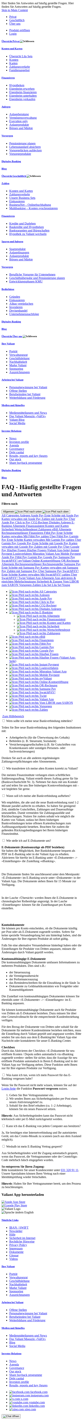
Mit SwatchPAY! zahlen (55, 574)
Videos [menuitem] (13, 1259)
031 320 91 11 (69, 1170)
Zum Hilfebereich (13, 716)
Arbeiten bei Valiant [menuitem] (12, 379)
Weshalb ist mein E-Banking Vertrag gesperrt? (34, 1146)
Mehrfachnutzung (25, 581)
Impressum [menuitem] (16, 1248)
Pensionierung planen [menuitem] (22, 143)
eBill (55, 529)
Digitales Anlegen (60, 522)
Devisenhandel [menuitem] (18, 310)
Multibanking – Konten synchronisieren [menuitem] (33, 208)
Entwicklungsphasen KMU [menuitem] (26, 281)
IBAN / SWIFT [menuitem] (19, 1227)
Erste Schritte (65, 532)
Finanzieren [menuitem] (8, 77)
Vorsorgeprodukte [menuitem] (20, 153)
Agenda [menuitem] (14, 445)
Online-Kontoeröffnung (46, 560)
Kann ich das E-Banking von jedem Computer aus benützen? (43, 1126)
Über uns (14, 23)
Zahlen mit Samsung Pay (22, 571)
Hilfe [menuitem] (12, 1234)
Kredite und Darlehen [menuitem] (22, 223)
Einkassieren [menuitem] (17, 201)
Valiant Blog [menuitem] (17, 419)
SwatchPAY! (10, 560)
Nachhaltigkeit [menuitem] (18, 361)
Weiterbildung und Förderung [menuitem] (27, 397)
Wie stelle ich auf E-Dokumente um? (28, 840)
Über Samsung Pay (50, 571)
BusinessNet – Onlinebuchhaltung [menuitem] (30, 204)
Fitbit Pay (50, 532)
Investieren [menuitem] (16, 307)
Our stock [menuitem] (15, 459)
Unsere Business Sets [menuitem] (22, 197)
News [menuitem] (12, 438)
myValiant (24, 560)
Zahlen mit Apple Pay (55, 519)
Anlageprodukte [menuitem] (19, 124)
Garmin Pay (35, 557)
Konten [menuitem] (13, 59)
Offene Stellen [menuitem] (18, 390)
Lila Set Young (61, 585)
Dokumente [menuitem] (16, 1252)
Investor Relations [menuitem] (11, 430)
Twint (22, 578)
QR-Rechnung (70, 560)
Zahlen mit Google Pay (48, 546)
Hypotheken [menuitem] (16, 85)
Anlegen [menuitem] (6, 106)
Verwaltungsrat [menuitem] (18, 354)
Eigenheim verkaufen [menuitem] (22, 99)
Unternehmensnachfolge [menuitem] (24, 314)
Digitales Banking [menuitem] (11, 161)
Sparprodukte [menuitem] (17, 249)
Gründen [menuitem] (14, 296)
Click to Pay (23, 522)
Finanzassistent (35, 526)
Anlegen (25, 515)
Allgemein (9, 511)
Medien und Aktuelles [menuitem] (13, 405)
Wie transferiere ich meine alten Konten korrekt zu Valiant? (42, 768)
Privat (12, 16)
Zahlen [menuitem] (5, 183)
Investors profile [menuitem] (19, 442)
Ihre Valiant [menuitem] (8, 343)
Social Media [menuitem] (17, 423)
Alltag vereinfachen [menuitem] (21, 303)
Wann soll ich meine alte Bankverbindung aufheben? (38, 795)
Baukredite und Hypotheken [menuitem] (26, 227)
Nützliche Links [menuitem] (10, 1220)
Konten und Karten (57, 526)
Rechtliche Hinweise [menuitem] (22, 1241)
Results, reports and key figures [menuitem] (28, 455)
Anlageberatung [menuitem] (19, 114)
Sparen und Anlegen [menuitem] (12, 241)
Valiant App (33, 578)
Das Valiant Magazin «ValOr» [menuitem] (27, 416)
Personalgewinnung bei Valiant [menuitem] (28, 387)
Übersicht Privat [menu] (11, 41)
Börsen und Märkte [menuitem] (21, 128)
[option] (33, 591)
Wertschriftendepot (26, 529)
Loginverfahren (23, 553)
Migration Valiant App (47, 553)
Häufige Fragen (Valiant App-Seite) (49, 550)
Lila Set (47, 585)
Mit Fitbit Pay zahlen (36, 536)
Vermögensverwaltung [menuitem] (23, 117)
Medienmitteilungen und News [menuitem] (28, 412)
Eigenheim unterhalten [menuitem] (23, 95)
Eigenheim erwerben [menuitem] (22, 88)
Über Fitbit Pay (59, 536)
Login (13, 33)
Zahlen (37, 585)
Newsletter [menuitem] (15, 1231)
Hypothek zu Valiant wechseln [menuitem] (28, 234)
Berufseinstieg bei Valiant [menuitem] (24, 394)
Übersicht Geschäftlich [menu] (14, 176)
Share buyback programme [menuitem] (25, 462)
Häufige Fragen (17, 550)
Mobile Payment (71, 553)
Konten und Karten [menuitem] (12, 48)
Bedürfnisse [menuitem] (8, 289)
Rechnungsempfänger (15, 532)
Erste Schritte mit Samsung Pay (21, 567)
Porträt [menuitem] (13, 351)
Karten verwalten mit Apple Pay (22, 519)
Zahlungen (45, 529)
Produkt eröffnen (19, 30)
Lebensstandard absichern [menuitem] (25, 146)
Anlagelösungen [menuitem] (19, 252)
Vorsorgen (25, 585)
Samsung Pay (66, 557)
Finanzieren (36, 532)
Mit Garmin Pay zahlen (60, 539)
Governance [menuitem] (16, 448)
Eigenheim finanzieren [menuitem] (23, 92)
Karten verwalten (12, 536)
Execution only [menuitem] (18, 121)
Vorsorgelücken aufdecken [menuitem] (25, 150)
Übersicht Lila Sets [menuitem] (20, 56)
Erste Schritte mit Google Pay (50, 543)
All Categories (11, 515)
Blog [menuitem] (4, 168)
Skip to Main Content (15, 10)
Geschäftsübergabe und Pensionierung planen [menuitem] (37, 278)
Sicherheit (8, 529)
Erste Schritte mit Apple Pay (61, 515)
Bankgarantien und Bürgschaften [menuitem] (29, 230)
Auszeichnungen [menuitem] (19, 372)
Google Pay (24, 543)
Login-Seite (9, 1088)
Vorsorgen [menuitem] (7, 135)
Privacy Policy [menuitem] (18, 1245)
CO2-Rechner (40, 522)
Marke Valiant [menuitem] (17, 365)
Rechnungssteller (53, 564)
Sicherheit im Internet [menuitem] (22, 1238)
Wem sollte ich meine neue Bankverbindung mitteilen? (39, 721)
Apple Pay (37, 515)
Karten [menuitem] (13, 63)
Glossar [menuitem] (14, 1255)
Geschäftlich (17, 20)
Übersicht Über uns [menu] (12, 336)
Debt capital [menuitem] (16, 452)
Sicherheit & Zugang (50, 581)
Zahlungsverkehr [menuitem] (19, 66)
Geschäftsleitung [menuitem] (19, 358)
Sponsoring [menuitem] (16, 368)
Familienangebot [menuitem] (19, 70)
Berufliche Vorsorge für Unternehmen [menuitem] (32, 274)
